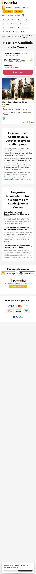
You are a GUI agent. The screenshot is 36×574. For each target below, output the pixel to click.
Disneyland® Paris (9, 28)
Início (3, 36)
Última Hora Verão (9, 20)
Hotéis (26, 20)
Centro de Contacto (13, 8)
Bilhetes (16, 32)
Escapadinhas (23, 28)
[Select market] (23, 15)
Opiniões (25, 8)
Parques (6, 24)
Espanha (16, 36)
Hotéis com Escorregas (19, 24)
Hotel (9, 36)
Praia (20, 20)
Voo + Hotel (7, 32)
